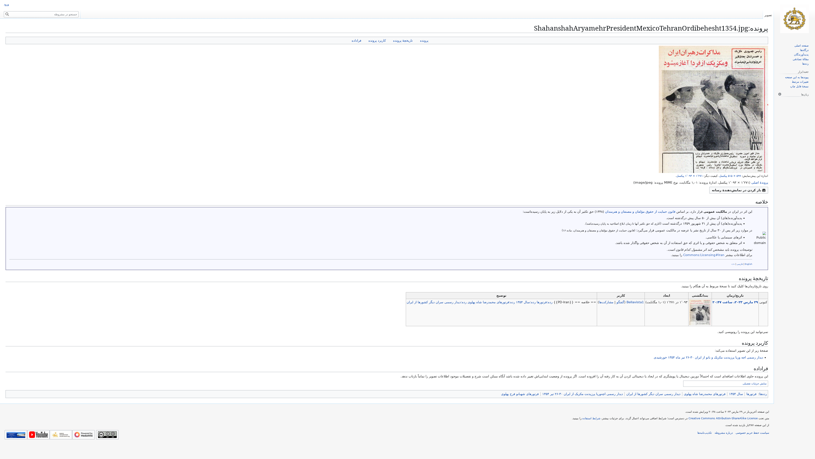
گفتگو (620, 302)
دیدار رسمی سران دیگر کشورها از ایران (653, 394)
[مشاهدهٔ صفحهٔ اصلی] (794, 19)
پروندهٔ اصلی (759, 182)
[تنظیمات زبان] (779, 94)
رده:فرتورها (544, 302)
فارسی (740, 264)
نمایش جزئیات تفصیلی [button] (755, 383)
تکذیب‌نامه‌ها (704, 432)
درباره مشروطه (724, 432)
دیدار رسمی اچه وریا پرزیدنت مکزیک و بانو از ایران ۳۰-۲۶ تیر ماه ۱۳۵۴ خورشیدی (708, 357)
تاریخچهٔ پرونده (403, 40)
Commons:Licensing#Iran (703, 255)
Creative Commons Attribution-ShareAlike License (723, 418)
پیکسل (730, 175)
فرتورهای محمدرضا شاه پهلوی (704, 394)
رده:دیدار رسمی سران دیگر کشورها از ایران (437, 302)
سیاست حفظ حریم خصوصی (752, 432)
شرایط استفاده (591, 418)
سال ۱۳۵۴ (736, 394)
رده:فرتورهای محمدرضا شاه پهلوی (491, 302)
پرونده (424, 40)
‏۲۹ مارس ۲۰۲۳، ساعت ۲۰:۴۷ (735, 302)
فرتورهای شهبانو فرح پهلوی (520, 394)
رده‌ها (763, 394)
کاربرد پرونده (377, 40)
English (748, 264)
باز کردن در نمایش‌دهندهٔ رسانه (736, 190)
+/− (733, 264)
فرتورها (751, 394)
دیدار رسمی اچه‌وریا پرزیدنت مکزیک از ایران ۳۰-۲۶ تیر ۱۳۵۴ (582, 394)
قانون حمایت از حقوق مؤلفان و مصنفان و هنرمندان (640, 212)
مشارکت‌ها (606, 302)
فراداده (356, 40)
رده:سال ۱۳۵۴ (526, 302)
